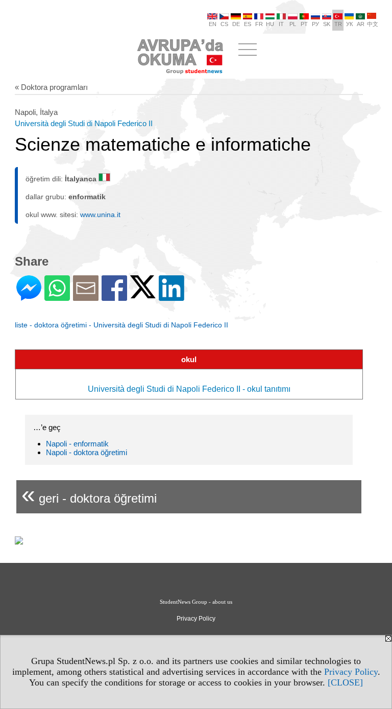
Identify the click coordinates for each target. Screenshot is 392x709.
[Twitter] (143, 294)
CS (224, 24)
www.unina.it (100, 214)
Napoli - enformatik (77, 443)
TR (338, 24)
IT (281, 24)
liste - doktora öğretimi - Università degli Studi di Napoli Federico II (121, 325)
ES (247, 24)
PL (292, 24)
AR (360, 24)
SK (326, 24)
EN (212, 24)
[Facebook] (114, 296)
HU (270, 24)
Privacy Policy (351, 672)
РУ (315, 24)
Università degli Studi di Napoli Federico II (84, 123)
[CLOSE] (345, 682)
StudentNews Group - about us (196, 602)
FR (259, 24)
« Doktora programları (51, 87)
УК (349, 24)
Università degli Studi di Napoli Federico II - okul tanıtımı (189, 389)
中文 (372, 24)
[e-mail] (86, 296)
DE (236, 24)
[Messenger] (28, 296)
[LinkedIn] (171, 296)
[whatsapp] (57, 296)
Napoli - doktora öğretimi (86, 452)
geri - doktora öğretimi (89, 494)
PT (304, 24)
